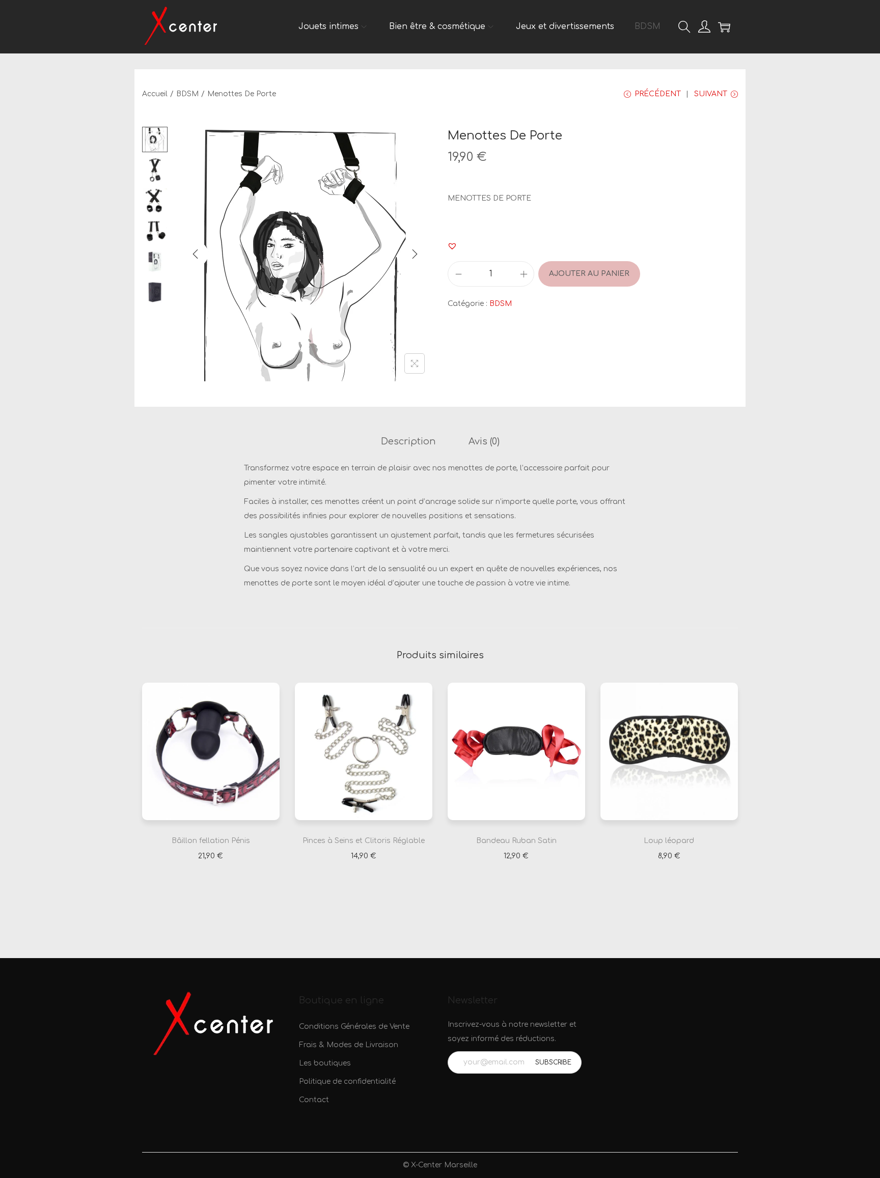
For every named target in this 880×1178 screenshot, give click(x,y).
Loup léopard (669, 841)
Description (408, 441)
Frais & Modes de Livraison (348, 1045)
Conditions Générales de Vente (354, 1026)
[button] (452, 245)
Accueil (155, 94)
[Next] (414, 254)
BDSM (187, 94)
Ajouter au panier (589, 273)
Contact (314, 1100)
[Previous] (195, 254)
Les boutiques (325, 1063)
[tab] (408, 441)
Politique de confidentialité (347, 1081)
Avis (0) (484, 441)
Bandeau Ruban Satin (516, 841)
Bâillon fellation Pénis (211, 841)
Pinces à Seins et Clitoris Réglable (363, 841)
